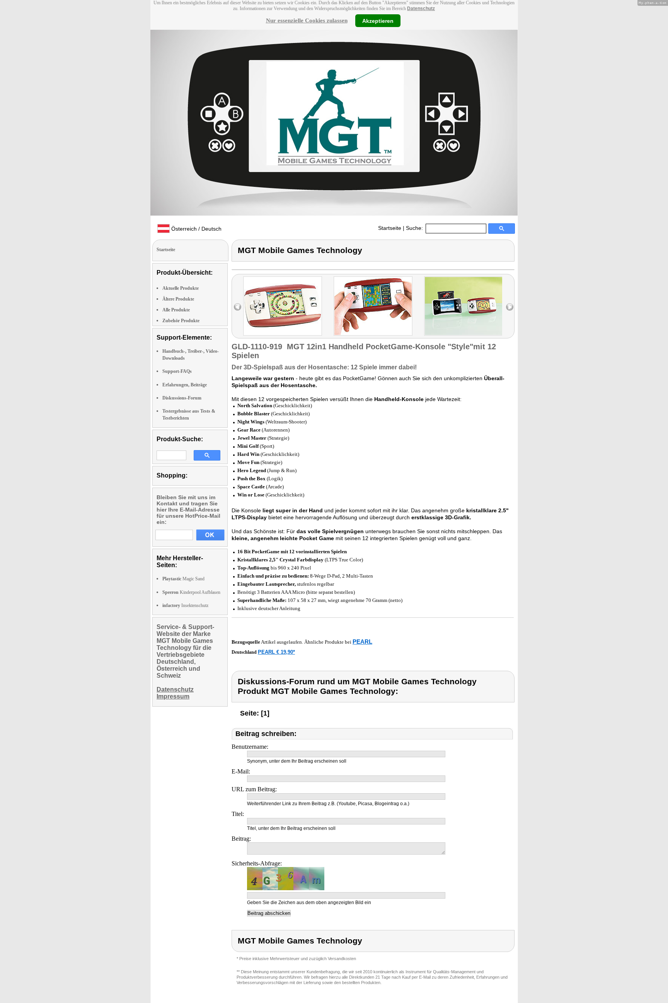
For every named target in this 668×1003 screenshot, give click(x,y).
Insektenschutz (185, 605)
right (509, 307)
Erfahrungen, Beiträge (184, 385)
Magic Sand (183, 578)
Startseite (389, 228)
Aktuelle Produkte (180, 288)
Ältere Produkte (178, 299)
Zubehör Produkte (180, 320)
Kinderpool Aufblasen (191, 592)
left (237, 307)
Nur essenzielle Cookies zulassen (307, 20)
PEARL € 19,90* (276, 652)
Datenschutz (421, 8)
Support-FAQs (177, 371)
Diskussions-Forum (181, 398)
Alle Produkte (176, 310)
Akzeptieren (378, 20)
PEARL (362, 641)
